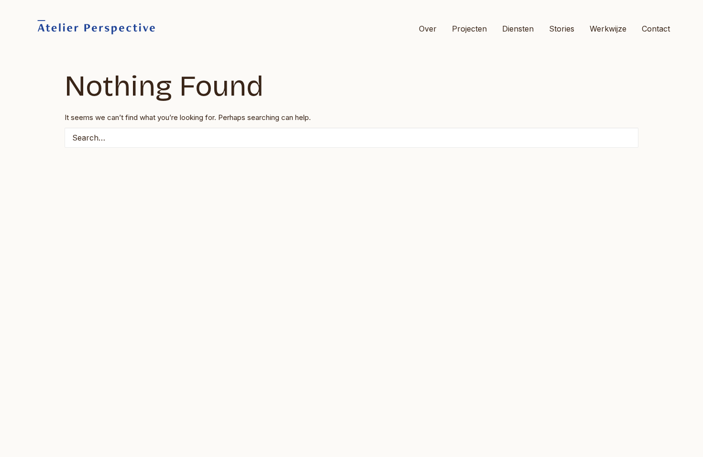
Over (428, 28)
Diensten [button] (518, 28)
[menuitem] (431, 28)
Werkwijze (608, 28)
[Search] (351, 138)
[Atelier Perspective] (95, 28)
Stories (561, 28)
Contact (656, 28)
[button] (625, 137)
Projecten (469, 28)
